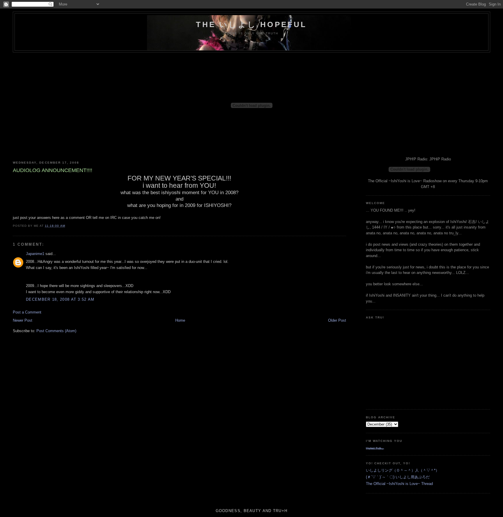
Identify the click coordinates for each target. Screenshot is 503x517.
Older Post (337, 320)
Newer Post (22, 320)
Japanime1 (35, 254)
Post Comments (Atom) (56, 331)
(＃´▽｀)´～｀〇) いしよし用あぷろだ (398, 477)
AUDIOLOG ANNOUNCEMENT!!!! (52, 170)
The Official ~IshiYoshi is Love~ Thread (399, 483)
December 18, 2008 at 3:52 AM (60, 299)
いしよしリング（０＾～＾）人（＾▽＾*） (402, 470)
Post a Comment (27, 312)
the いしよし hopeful (251, 24)
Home (180, 320)
